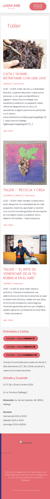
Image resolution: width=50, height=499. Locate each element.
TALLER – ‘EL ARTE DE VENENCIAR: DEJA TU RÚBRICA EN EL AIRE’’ (19, 274)
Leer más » (8, 130)
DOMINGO (8, 195)
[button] (23, 6)
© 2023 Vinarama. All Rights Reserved (25, 490)
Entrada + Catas (20, 338)
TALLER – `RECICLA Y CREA (24, 190)
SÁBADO (7, 83)
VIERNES (7, 283)
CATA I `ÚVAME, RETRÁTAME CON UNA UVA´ (25, 76)
